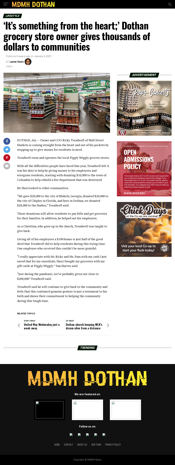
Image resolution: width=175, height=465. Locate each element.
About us (82, 444)
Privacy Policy (113, 444)
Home (57, 444)
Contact (68, 444)
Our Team (96, 444)
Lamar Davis (17, 61)
